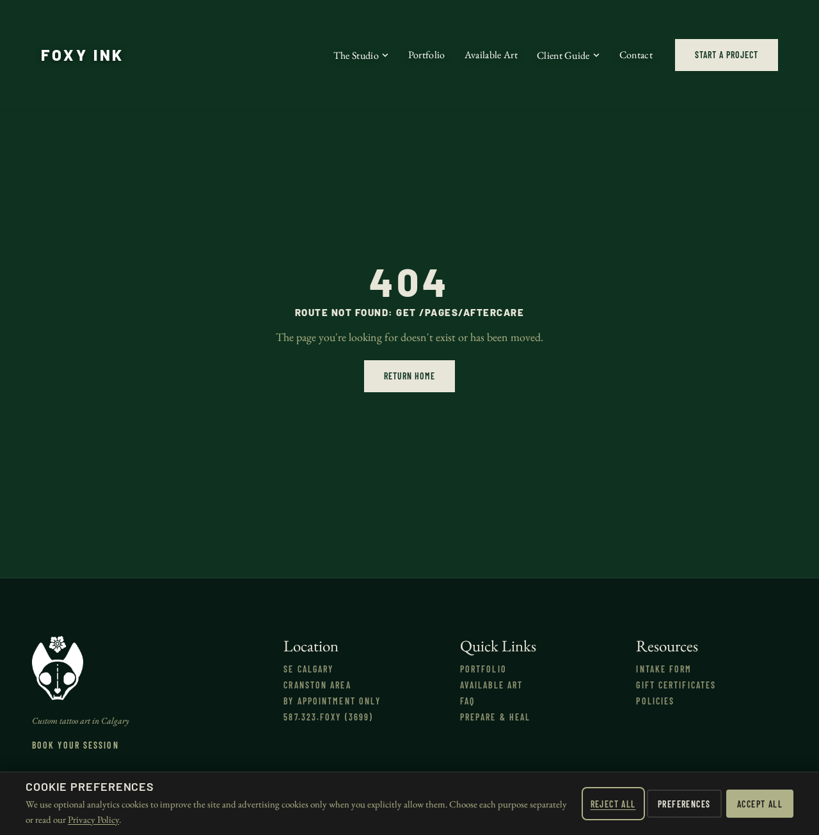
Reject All (613, 804)
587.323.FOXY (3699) (328, 717)
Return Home (409, 375)
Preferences (684, 804)
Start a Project (726, 54)
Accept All (760, 804)
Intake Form (664, 669)
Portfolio (426, 54)
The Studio (356, 55)
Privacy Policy (93, 819)
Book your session (75, 745)
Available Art (491, 54)
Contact (636, 54)
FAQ (467, 701)
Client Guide (563, 55)
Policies (655, 701)
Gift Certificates (676, 685)
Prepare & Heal (495, 717)
